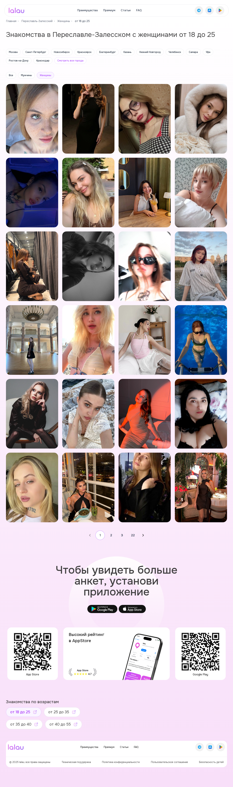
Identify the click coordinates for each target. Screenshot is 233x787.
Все (11, 75)
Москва (13, 52)
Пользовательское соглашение (169, 762)
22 (133, 535)
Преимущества (87, 10)
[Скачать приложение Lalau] (199, 10)
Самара (193, 52)
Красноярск (84, 52)
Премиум (109, 10)
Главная (11, 21)
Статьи (126, 10)
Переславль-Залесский (37, 21)
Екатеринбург (107, 52)
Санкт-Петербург (35, 52)
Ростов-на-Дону (18, 60)
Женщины (63, 21)
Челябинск (175, 52)
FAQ (139, 10)
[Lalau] (16, 10)
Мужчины (26, 75)
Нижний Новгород (150, 52)
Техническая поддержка (76, 762)
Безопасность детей (211, 762)
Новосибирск (62, 52)
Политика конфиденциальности (121, 762)
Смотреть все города (70, 60)
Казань (127, 52)
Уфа (208, 52)
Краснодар (42, 60)
